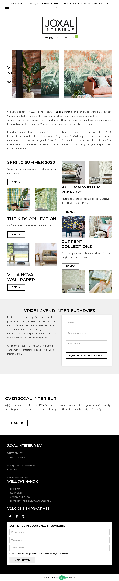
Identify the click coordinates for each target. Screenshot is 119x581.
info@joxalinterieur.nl (44, 3)
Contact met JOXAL (21, 497)
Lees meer (16, 423)
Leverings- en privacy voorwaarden (30, 501)
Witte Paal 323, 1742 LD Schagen (83, 3)
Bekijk (16, 182)
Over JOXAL (16, 493)
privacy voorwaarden (59, 553)
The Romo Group (63, 111)
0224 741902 (18, 3)
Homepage (16, 489)
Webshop (51, 38)
